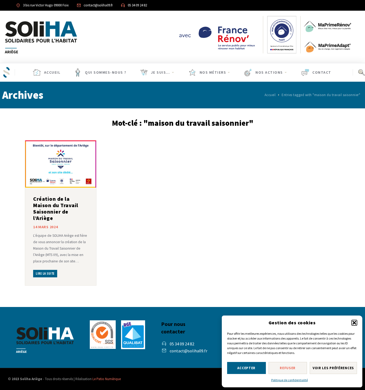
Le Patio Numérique (106, 379)
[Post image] (60, 164)
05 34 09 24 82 (182, 343)
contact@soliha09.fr (188, 350)
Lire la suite (45, 273)
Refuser (288, 368)
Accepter (246, 368)
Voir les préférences (333, 368)
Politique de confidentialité (289, 380)
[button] (354, 322)
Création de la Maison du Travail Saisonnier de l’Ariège (55, 208)
